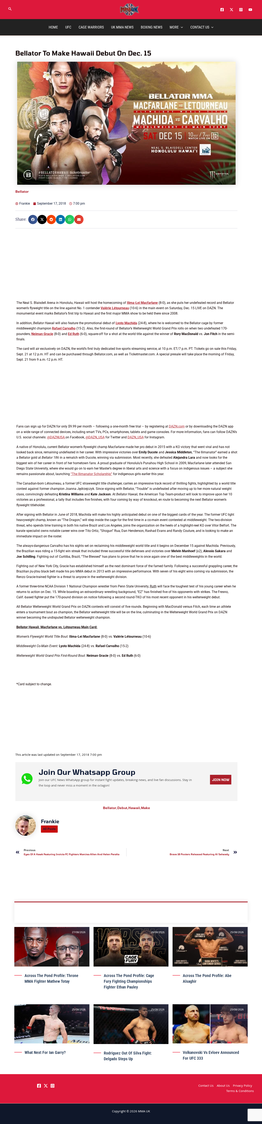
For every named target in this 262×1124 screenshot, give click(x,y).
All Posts (49, 829)
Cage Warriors (91, 27)
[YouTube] (250, 9)
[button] (10, 9)
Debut (122, 808)
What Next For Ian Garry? (45, 1052)
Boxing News (151, 27)
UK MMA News (122, 27)
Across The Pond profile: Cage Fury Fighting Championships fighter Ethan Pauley (129, 981)
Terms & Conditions (240, 1091)
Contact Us (199, 27)
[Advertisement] (127, 271)
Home (53, 27)
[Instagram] (240, 9)
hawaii (134, 808)
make (145, 808)
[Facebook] (222, 9)
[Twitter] (231, 9)
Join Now (220, 780)
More (174, 27)
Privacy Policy (242, 1086)
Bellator (110, 808)
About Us (223, 1086)
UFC (68, 27)
